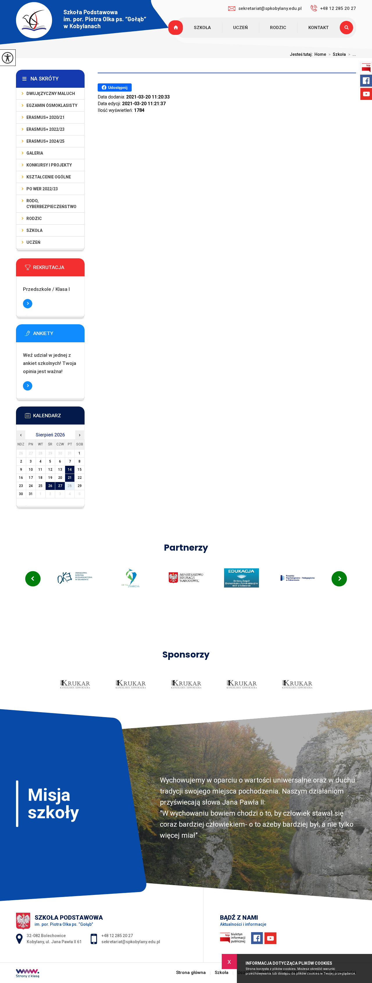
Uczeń (240, 27)
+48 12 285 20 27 (338, 8)
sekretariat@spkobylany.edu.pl (270, 8)
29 (80, 486)
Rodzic (278, 27)
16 (21, 478)
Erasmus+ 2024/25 (45, 141)
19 (50, 478)
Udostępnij (118, 87)
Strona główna (176, 27)
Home (320, 54)
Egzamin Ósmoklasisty (51, 105)
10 (31, 470)
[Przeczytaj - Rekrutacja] (59, 269)
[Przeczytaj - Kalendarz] (59, 417)
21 (70, 478)
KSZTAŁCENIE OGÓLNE (48, 177)
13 (60, 470)
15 (80, 470)
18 (40, 478)
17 (31, 478)
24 (31, 486)
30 (21, 494)
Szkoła (202, 27)
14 (70, 470)
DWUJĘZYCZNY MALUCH (50, 93)
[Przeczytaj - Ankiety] (59, 335)
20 (60, 478)
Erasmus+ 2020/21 (45, 117)
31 (31, 494)
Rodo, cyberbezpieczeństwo (51, 203)
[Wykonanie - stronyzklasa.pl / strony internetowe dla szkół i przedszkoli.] (27, 974)
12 (50, 470)
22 (80, 478)
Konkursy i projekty (49, 165)
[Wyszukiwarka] (348, 27)
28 (70, 486)
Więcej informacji (27, 303)
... (352, 54)
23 (21, 486)
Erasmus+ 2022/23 (45, 129)
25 (40, 486)
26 (50, 486)
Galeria (34, 153)
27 (60, 486)
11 (40, 470)
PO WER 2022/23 (42, 189)
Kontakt (318, 27)
